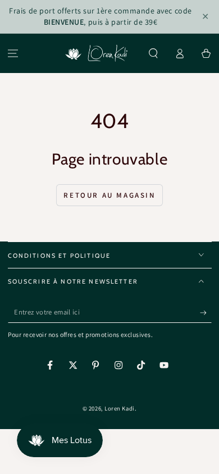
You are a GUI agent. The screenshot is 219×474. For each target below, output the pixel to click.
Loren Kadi (119, 408)
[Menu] (13, 53)
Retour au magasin (109, 195)
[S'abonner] (206, 313)
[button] (153, 53)
